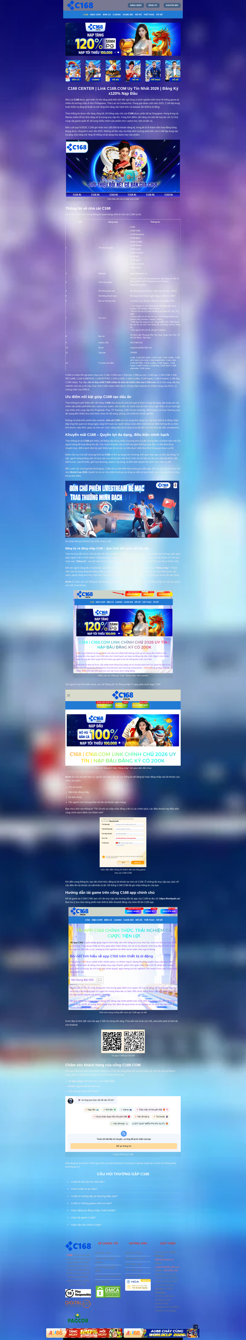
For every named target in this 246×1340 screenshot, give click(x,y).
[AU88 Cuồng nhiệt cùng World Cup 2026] (84, 1333)
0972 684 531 (171, 1270)
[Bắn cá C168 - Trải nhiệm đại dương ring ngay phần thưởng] (73, 71)
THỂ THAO (149, 14)
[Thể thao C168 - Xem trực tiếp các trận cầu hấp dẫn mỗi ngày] (153, 71)
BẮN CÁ (107, 14)
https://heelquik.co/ (138, 273)
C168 (85, 14)
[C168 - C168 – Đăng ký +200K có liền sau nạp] (80, 5)
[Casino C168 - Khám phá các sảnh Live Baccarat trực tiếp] (93, 71)
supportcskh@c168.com (167, 1267)
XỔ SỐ (159, 14)
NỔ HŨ (138, 14)
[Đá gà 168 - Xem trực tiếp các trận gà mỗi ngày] (113, 71)
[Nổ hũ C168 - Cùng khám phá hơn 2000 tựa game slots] (133, 71)
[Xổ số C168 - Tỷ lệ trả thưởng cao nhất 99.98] (173, 71)
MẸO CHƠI (95, 14)
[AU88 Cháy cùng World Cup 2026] (162, 1333)
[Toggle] (68, 1182)
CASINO (117, 14)
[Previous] (71, 39)
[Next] (174, 39)
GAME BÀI (128, 14)
